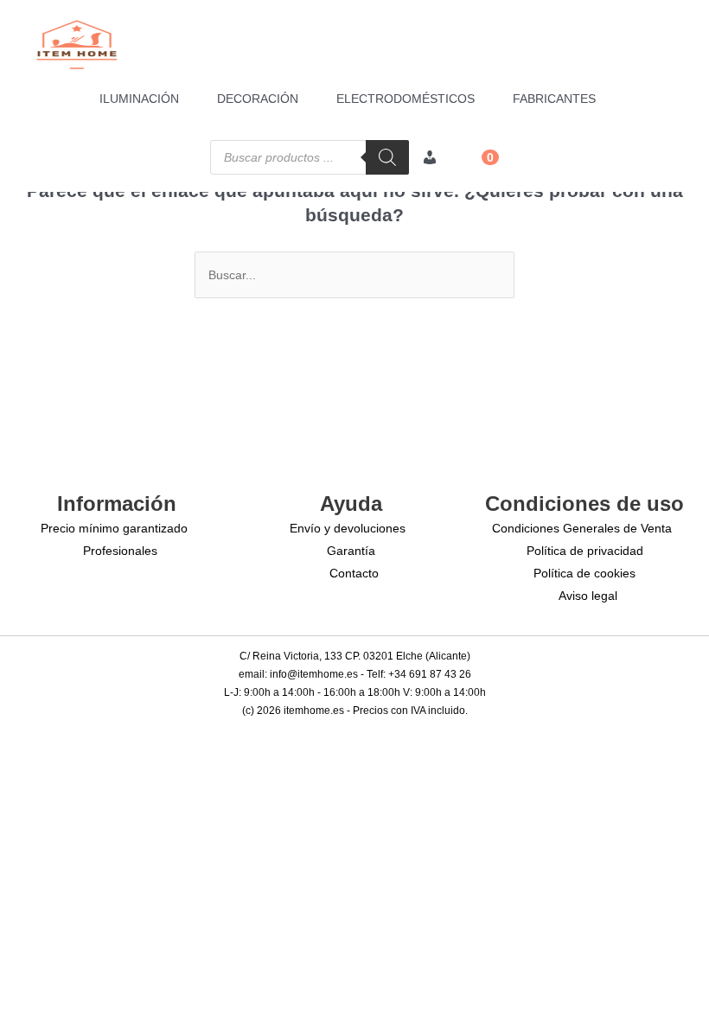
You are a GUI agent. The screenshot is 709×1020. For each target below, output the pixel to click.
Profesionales (120, 551)
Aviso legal (588, 595)
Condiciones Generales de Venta (582, 528)
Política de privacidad (585, 551)
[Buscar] (387, 157)
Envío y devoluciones (348, 528)
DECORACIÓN (257, 98)
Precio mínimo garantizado (114, 528)
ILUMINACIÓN (139, 98)
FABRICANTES (554, 98)
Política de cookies (584, 573)
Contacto (354, 573)
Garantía (351, 551)
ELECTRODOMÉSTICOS (405, 98)
